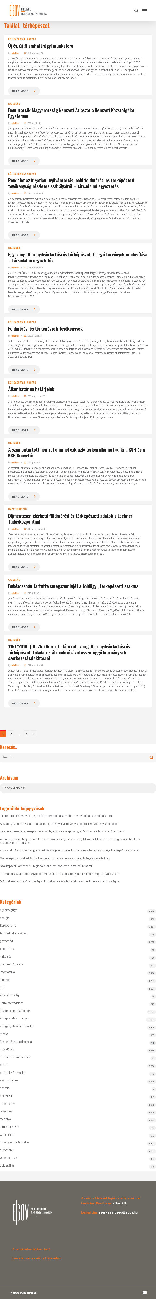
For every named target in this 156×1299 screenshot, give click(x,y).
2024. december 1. (35, 193)
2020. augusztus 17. (36, 396)
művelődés (7, 1049)
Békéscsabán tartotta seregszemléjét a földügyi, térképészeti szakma (73, 586)
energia (4, 918)
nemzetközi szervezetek (15, 1057)
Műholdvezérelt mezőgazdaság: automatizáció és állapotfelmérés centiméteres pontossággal (60, 881)
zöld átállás (7, 1165)
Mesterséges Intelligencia (77, 1042)
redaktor (15, 53)
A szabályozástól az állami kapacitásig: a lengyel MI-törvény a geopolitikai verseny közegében (59, 823)
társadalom (7, 1103)
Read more (20, 91)
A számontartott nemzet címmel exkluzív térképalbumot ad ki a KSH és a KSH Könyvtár (76, 452)
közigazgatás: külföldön (15, 1010)
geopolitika (7, 948)
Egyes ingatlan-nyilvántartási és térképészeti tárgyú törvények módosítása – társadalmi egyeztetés (77, 257)
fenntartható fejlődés (13, 933)
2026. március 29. (35, 53)
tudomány (6, 1150)
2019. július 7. (33, 593)
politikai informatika (12, 1072)
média (4, 1034)
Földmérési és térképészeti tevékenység (45, 328)
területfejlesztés (10, 1126)
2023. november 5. (35, 268)
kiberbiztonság (9, 995)
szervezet (6, 1095)
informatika (7, 972)
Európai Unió (8, 925)
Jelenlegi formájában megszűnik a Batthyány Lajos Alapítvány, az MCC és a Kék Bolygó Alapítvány (62, 831)
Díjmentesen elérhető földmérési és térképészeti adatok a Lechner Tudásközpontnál (70, 518)
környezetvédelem (11, 1003)
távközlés (6, 1111)
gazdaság (14, 104)
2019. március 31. (35, 665)
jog (2, 987)
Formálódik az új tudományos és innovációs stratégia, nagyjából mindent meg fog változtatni (59, 873)
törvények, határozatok (14, 1142)
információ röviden (12, 964)
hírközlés (6, 956)
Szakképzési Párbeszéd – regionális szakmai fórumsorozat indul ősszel (46, 866)
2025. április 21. (34, 123)
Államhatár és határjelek (31, 388)
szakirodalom (9, 1080)
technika (5, 1119)
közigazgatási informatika (16, 1026)
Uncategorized (17, 509)
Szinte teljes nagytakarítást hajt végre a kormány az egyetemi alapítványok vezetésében (55, 858)
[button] (144, 11)
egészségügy (8, 910)
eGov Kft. (120, 1203)
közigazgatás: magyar (22, 39)
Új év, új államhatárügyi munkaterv (40, 45)
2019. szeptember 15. (36, 529)
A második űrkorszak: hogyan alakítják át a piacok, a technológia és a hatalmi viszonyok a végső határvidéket (69, 850)
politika (4, 1064)
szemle (4, 1088)
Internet (4, 979)
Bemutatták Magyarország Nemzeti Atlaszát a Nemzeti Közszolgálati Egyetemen (71, 113)
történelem (7, 1134)
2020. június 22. (34, 462)
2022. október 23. (34, 336)
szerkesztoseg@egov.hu (118, 1212)
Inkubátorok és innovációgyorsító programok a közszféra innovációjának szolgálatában (56, 815)
